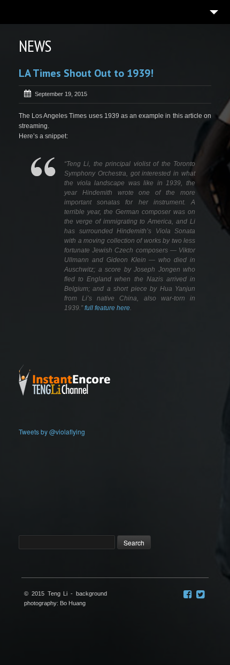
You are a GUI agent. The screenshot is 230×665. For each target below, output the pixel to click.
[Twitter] (200, 594)
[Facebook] (187, 594)
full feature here (107, 308)
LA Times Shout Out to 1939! (86, 73)
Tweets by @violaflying (52, 431)
